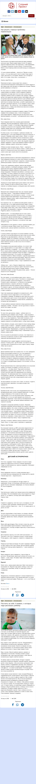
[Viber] (17, 595)
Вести (7, 583)
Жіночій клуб (8, 27)
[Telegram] (22, 595)
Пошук (31, 15)
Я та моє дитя (17, 27)
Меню (5, 21)
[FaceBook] (13, 595)
